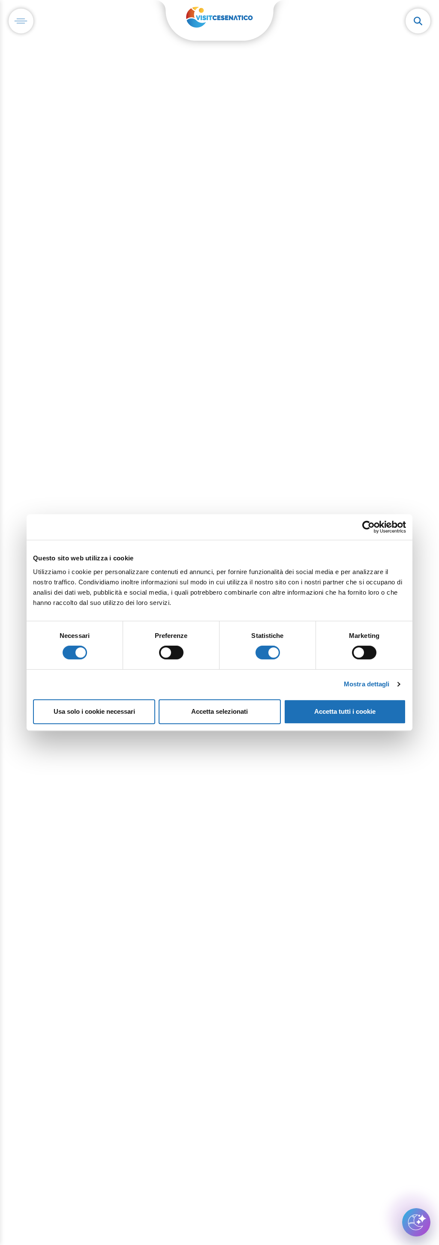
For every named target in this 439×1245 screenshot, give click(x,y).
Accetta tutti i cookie (345, 711)
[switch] (171, 652)
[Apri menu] (21, 21)
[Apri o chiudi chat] (416, 1222)
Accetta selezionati (219, 711)
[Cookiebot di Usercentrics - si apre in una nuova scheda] (368, 527)
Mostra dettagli (367, 684)
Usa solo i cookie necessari (94, 711)
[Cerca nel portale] (418, 21)
